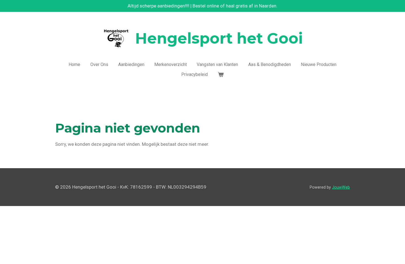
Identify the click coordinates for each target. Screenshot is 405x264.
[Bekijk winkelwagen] (220, 74)
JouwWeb (341, 187)
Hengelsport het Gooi (219, 38)
